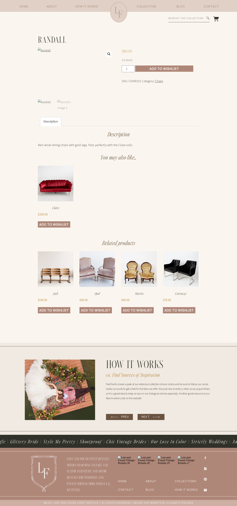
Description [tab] (50, 121)
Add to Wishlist (164, 69)
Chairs (159, 81)
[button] (109, 54)
